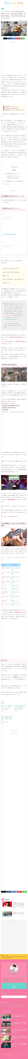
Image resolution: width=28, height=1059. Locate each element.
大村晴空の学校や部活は (13, 178)
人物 (2, 8)
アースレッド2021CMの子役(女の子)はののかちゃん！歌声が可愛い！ (20, 707)
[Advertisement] (14, 58)
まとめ (7, 184)
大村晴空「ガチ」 (14, 600)
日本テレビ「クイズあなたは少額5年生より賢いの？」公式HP (14, 493)
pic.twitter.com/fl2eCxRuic (10, 319)
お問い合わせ (8, 1055)
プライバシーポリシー (18, 1055)
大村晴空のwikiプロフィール (13, 173)
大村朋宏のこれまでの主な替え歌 (14, 181)
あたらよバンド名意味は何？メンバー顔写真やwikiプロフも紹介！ (7, 707)
